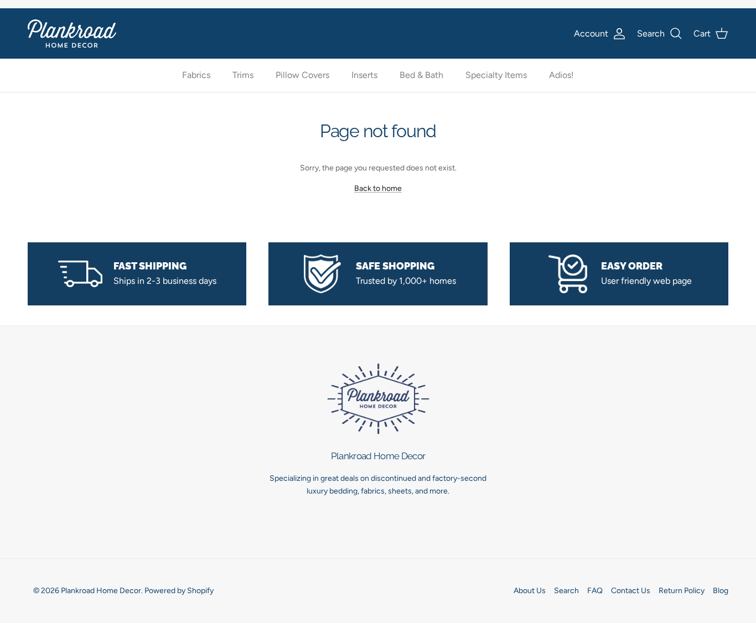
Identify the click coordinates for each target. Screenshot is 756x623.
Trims (242, 75)
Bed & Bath (421, 75)
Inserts (364, 75)
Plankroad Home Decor (101, 590)
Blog (720, 590)
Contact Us (630, 590)
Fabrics (196, 75)
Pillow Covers (302, 75)
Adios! (561, 75)
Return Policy (682, 590)
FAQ (595, 590)
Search (566, 590)
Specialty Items (496, 75)
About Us (530, 590)
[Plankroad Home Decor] (72, 33)
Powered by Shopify (179, 590)
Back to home (378, 188)
